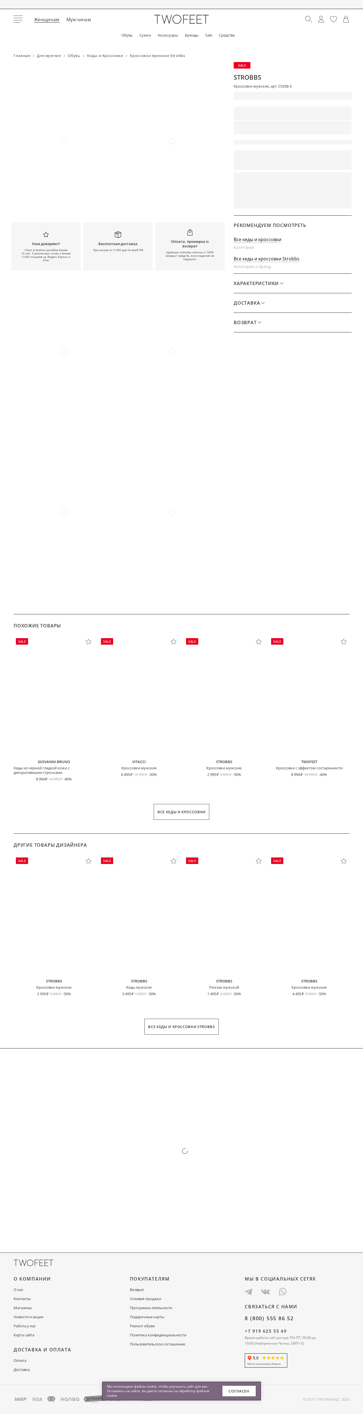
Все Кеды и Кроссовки (181, 811)
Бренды (192, 35)
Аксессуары (168, 35)
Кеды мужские (139, 987)
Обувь (127, 35)
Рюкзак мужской (224, 987)
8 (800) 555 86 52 (269, 1318)
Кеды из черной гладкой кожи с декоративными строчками (41, 770)
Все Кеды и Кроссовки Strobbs (181, 1026)
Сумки (145, 35)
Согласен (239, 1391)
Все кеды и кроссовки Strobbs (266, 259)
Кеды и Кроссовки (105, 55)
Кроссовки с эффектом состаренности (309, 768)
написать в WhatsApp (322, 200)
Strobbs (247, 77)
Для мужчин (49, 55)
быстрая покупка (261, 200)
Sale (208, 35)
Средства (227, 35)
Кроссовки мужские (139, 768)
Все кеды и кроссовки (257, 239)
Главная (22, 55)
